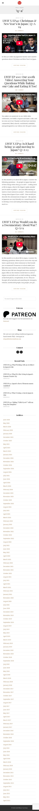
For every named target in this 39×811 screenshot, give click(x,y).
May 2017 (6, 713)
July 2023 (6, 510)
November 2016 (8, 734)
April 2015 (6, 800)
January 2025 (7, 454)
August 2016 (7, 744)
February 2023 (8, 521)
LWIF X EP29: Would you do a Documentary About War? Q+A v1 (19, 225)
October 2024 (7, 465)
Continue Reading (19, 65)
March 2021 (7, 587)
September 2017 (8, 699)
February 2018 (8, 682)
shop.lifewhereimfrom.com (12, 339)
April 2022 (6, 556)
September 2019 (8, 622)
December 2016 (8, 730)
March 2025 (7, 451)
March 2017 (7, 720)
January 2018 (7, 685)
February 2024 (8, 489)
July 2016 (6, 748)
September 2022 (8, 538)
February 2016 (8, 765)
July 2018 (6, 664)
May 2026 (6, 423)
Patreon (6, 321)
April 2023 (6, 514)
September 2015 (8, 783)
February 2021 (8, 591)
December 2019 (8, 612)
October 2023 (7, 500)
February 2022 (8, 563)
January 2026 (7, 434)
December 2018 (8, 650)
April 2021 (6, 584)
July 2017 (6, 706)
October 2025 (7, 441)
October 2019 (7, 619)
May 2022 (6, 552)
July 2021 (6, 580)
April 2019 (6, 636)
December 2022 (8, 528)
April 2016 (6, 758)
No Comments (19, 30)
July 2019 (6, 629)
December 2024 (8, 458)
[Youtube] (17, 352)
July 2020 (6, 605)
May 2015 (6, 797)
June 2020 (6, 608)
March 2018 (7, 678)
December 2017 (8, 689)
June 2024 (6, 479)
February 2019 (8, 643)
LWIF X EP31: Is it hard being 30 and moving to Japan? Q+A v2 (19, 147)
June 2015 (6, 793)
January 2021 (7, 594)
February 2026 (8, 430)
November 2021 (8, 570)
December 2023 (8, 493)
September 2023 (8, 503)
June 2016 (6, 751)
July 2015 (6, 790)
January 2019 (7, 647)
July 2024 (6, 475)
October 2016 (7, 737)
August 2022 (7, 542)
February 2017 (8, 724)
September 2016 (8, 741)
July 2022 (6, 545)
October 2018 (7, 657)
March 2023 (7, 517)
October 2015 (7, 779)
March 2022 (7, 559)
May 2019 (6, 633)
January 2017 (7, 727)
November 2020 (8, 598)
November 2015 (8, 776)
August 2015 (7, 786)
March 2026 (7, 427)
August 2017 (7, 703)
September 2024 (8, 468)
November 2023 (8, 496)
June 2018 (6, 668)
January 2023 (7, 524)
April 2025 (6, 448)
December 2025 (8, 437)
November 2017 (8, 692)
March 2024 (7, 486)
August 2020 (7, 601)
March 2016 (7, 762)
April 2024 (6, 482)
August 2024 (7, 472)
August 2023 (7, 507)
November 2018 (8, 654)
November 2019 (8, 615)
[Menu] (3, 3)
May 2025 (6, 444)
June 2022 (6, 549)
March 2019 (7, 640)
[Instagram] (21, 352)
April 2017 (6, 717)
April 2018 (6, 675)
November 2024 (8, 461)
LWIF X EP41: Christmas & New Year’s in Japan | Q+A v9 (19, 24)
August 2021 (7, 577)
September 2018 (8, 661)
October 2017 (7, 696)
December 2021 (8, 566)
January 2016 (7, 769)
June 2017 (6, 710)
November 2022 (8, 531)
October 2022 (7, 535)
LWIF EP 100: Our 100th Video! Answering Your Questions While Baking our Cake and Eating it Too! (19, 81)
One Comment (19, 90)
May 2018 (6, 671)
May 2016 (6, 755)
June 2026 (6, 420)
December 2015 (8, 772)
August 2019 (7, 626)
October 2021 (7, 573)
